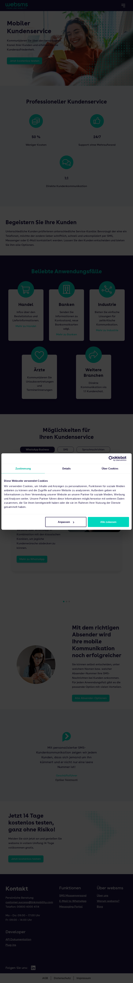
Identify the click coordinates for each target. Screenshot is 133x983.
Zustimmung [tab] (23, 468)
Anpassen (64, 521)
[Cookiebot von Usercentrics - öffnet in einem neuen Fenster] (114, 458)
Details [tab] (66, 468)
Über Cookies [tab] (110, 468)
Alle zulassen (108, 521)
